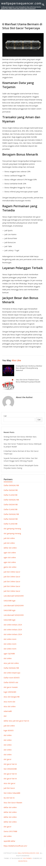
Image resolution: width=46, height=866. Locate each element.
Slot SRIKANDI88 (10, 769)
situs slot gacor (9, 783)
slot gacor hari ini (10, 764)
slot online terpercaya (12, 673)
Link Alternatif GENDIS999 (14, 596)
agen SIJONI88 (9, 653)
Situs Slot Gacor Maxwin (13, 802)
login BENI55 (9, 730)
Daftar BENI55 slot (11, 682)
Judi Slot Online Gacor (12, 572)
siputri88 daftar (9, 841)
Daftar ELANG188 (10, 495)
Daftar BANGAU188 (11, 485)
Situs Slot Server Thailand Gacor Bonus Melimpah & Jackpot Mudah (28, 381)
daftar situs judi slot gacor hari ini (16, 721)
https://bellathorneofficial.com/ (15, 846)
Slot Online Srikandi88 (12, 793)
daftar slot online (10, 548)
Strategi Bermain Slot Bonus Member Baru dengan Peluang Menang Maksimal (29, 368)
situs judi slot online (11, 663)
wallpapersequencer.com (21, 3)
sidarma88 (8, 711)
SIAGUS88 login (9, 600)
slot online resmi (10, 639)
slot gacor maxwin (11, 687)
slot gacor (7, 759)
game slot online (10, 567)
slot (5, 716)
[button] (39, 15)
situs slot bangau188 (11, 697)
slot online (8, 658)
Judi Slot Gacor (9, 788)
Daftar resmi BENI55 (12, 677)
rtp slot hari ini (9, 798)
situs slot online (10, 706)
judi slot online (9, 538)
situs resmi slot (9, 702)
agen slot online (10, 552)
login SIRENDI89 (10, 692)
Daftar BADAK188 (11, 490)
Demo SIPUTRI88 (10, 831)
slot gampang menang (12, 528)
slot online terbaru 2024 (13, 625)
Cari (5, 416)
